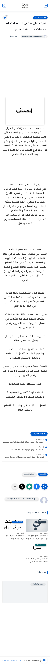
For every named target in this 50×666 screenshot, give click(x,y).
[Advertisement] (25, 72)
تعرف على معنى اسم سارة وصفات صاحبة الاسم (24, 457)
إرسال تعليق (38, 584)
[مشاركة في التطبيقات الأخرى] (15, 487)
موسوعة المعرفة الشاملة (13, 661)
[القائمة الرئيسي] (46, 5)
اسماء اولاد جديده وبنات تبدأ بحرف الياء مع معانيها (23, 442)
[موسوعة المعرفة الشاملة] (25, 6)
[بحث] (4, 5)
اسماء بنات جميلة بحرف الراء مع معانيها (27, 450)
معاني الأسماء (40, 18)
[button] (37, 487)
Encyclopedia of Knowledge (32, 36)
